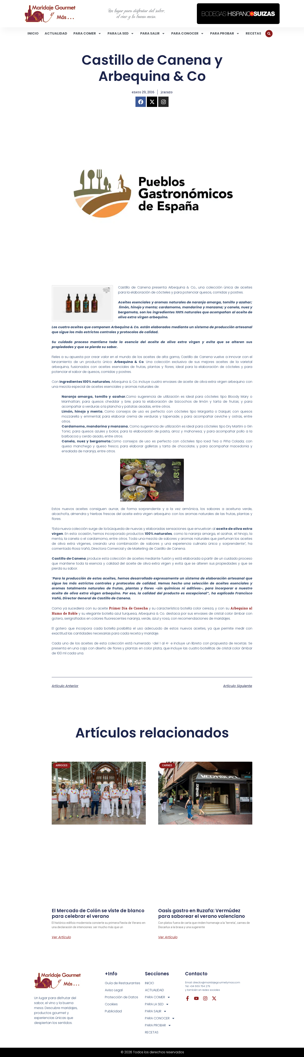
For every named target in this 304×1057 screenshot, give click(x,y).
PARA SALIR (150, 33)
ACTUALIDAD (56, 33)
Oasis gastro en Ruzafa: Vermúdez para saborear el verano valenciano (201, 913)
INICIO (33, 33)
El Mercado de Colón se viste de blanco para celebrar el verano (98, 913)
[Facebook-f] (187, 998)
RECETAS (253, 33)
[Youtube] (196, 998)
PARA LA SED (118, 33)
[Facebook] (140, 102)
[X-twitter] (152, 102)
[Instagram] (163, 102)
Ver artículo (61, 937)
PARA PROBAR (222, 33)
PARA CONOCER (185, 33)
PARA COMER (84, 33)
